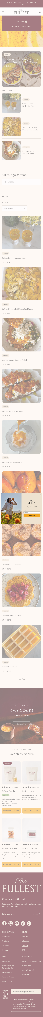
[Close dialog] (40, 494)
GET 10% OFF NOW (32, 515)
